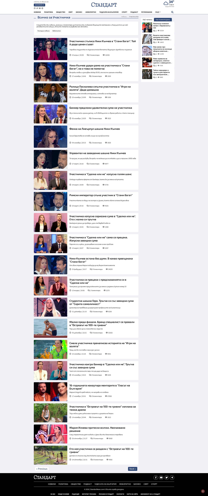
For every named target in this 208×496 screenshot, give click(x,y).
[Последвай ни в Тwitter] (166, 477)
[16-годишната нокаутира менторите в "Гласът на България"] (50, 391)
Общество (76, 484)
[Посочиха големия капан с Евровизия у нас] (147, 27)
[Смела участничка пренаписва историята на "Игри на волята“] (50, 349)
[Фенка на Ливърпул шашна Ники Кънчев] (50, 137)
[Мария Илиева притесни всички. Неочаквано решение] (50, 434)
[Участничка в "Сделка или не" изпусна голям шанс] (50, 180)
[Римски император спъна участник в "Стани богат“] (50, 201)
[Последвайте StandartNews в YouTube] (40, 8)
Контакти (120, 494)
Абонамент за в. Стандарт (150, 494)
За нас (52, 494)
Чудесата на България (105, 484)
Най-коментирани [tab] (163, 19)
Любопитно (56, 31)
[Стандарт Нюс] (45, 479)
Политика (63, 484)
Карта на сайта (132, 494)
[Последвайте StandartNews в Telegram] (42, 8)
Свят (146, 484)
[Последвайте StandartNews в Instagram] (37, 8)
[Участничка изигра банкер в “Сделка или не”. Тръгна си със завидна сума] (50, 370)
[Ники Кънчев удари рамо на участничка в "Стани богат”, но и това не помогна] (50, 71)
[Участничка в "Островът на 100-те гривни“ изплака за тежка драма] (50, 412)
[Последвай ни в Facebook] (156, 477)
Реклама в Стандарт (106, 494)
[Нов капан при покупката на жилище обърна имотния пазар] (147, 51)
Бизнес (137, 484)
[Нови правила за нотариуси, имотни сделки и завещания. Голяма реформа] (147, 62)
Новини (124, 17)
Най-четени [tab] (147, 19)
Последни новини (43, 31)
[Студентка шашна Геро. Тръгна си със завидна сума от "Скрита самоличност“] (50, 307)
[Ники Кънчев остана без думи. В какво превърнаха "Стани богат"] (50, 264)
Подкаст (88, 484)
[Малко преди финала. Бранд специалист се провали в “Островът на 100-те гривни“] (50, 328)
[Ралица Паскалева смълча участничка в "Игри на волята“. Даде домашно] (50, 92)
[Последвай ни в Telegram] (172, 477)
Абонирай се (39, 5)
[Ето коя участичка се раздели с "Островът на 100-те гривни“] (50, 455)
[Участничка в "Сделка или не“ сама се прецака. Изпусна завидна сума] (50, 243)
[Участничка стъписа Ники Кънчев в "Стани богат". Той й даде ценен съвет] (50, 49)
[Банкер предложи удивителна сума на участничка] (50, 114)
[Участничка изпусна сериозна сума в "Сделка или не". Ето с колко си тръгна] (50, 222)
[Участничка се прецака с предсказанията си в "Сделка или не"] (50, 285)
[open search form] (172, 12)
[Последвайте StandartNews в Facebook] (35, 8)
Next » (132, 469)
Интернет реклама (89, 494)
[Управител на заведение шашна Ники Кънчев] (50, 159)
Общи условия (63, 494)
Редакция (75, 494)
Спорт (154, 484)
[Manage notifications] (203, 491)
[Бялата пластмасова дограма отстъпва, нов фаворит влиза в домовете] (147, 39)
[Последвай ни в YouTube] (161, 477)
